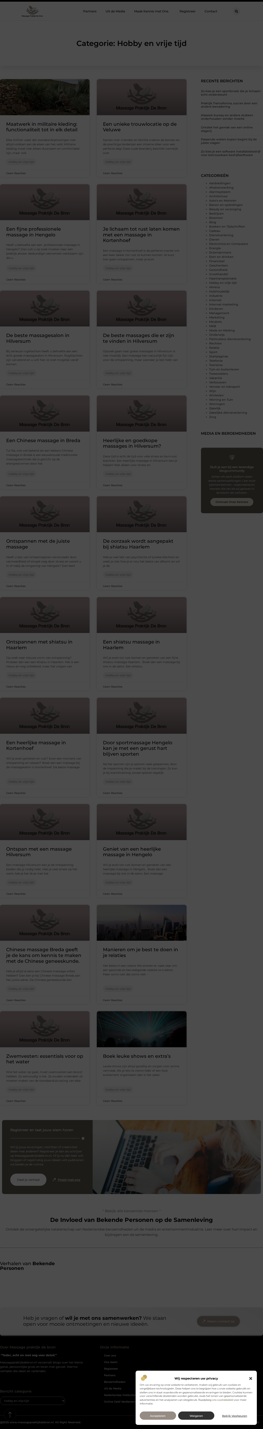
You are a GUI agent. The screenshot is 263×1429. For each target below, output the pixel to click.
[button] (251, 1378)
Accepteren (158, 1415)
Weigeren (196, 1415)
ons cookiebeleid (222, 1399)
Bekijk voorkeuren (234, 1415)
